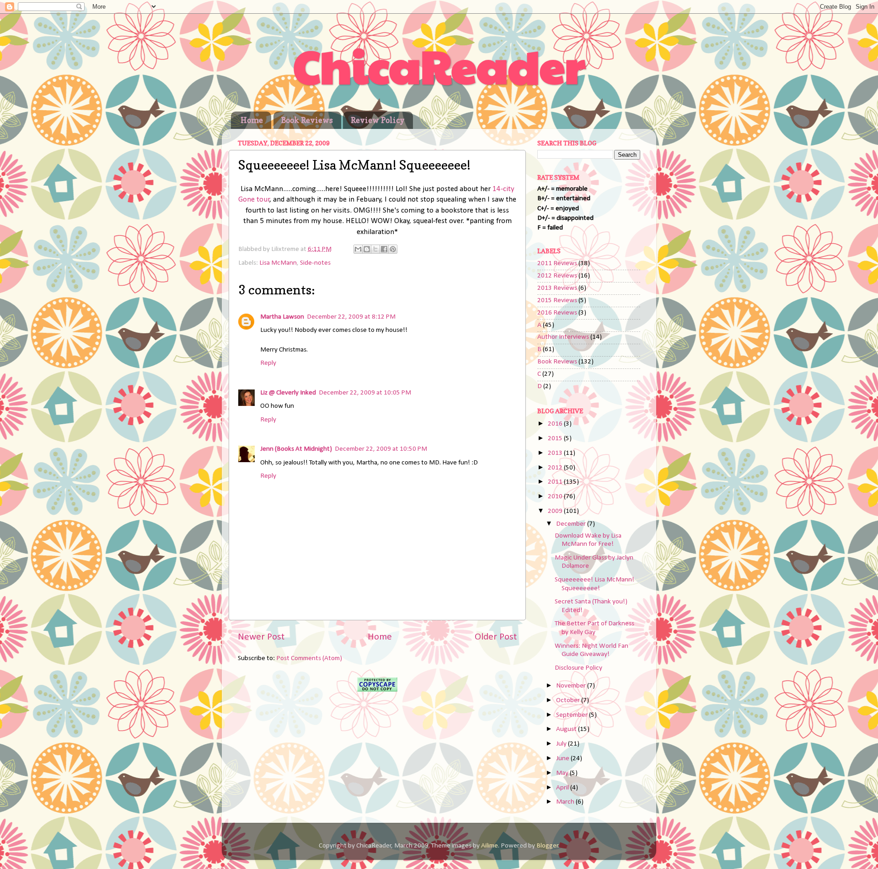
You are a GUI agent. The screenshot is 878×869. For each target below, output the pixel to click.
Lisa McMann (278, 263)
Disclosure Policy (578, 668)
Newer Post (261, 637)
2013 (556, 453)
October (568, 700)
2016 (556, 424)
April (563, 787)
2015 (556, 438)
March (566, 802)
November (571, 685)
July (562, 744)
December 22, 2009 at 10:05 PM (365, 392)
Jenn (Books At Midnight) (296, 449)
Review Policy (378, 120)
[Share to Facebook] (384, 249)
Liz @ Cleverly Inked (288, 392)
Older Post (496, 637)
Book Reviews (307, 120)
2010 (556, 496)
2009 (556, 511)
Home (252, 120)
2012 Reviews (557, 275)
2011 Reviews (557, 263)
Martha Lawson (282, 317)
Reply (268, 363)
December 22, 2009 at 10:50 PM (381, 449)
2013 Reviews (557, 288)
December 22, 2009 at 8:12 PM (351, 317)
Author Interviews (563, 337)
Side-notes (315, 263)
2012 (556, 467)
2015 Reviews (557, 300)
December (571, 524)
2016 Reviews (557, 312)
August (567, 729)
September (572, 715)
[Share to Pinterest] (392, 249)
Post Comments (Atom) (309, 658)
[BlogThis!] (366, 249)
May (563, 773)
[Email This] (358, 249)
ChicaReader (439, 64)
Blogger (547, 845)
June (563, 758)
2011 (556, 482)
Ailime (489, 845)
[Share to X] (375, 249)
